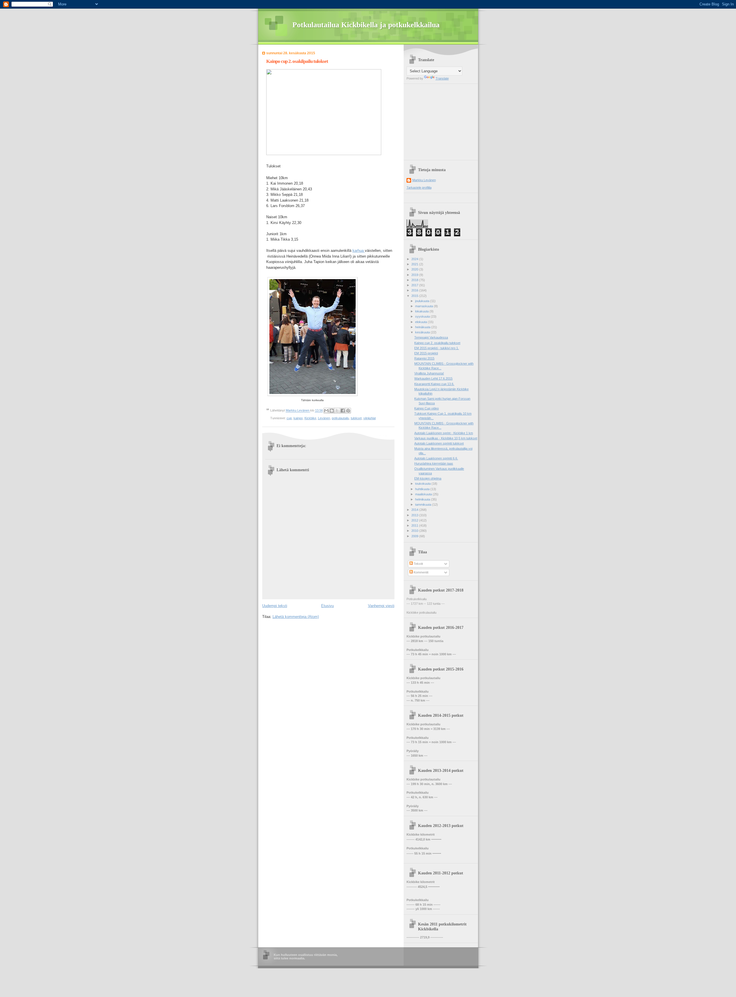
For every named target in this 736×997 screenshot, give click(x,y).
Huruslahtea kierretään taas (433, 463)
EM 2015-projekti (426, 353)
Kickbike (310, 418)
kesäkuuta (423, 332)
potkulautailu (340, 418)
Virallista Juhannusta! (429, 373)
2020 (415, 269)
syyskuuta (423, 316)
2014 (415, 509)
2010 (415, 530)
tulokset (356, 418)
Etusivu (327, 606)
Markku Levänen (424, 180)
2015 (415, 295)
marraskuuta (424, 306)
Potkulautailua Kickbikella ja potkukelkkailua (366, 25)
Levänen (324, 418)
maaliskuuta (424, 494)
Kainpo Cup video (426, 408)
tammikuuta (423, 504)
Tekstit (418, 563)
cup (289, 418)
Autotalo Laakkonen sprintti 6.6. (436, 458)
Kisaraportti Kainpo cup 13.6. (434, 384)
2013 (415, 515)
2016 (415, 290)
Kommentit (420, 572)
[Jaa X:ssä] (337, 411)
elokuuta (421, 322)
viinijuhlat (369, 418)
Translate (442, 78)
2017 (415, 285)
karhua (358, 250)
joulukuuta (422, 301)
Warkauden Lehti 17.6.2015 (433, 378)
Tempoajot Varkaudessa (431, 337)
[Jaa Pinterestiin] (348, 411)
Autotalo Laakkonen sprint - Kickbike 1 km (443, 433)
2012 (415, 520)
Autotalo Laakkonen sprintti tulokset (439, 443)
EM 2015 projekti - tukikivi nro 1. (436, 348)
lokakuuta (422, 311)
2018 (415, 280)
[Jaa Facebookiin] (343, 411)
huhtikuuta (422, 489)
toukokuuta (423, 483)
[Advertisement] (442, 120)
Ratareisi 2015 (424, 358)
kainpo (298, 418)
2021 (415, 264)
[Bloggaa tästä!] (332, 411)
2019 (415, 275)
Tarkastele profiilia (419, 187)
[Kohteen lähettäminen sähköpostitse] (326, 411)
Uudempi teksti (274, 606)
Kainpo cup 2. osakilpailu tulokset (437, 343)
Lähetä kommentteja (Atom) (296, 617)
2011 (415, 525)
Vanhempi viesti (381, 606)
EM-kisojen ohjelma (427, 478)
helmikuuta (423, 499)
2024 (415, 259)
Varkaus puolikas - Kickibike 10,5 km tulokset (445, 438)
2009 (415, 536)
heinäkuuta (423, 327)
